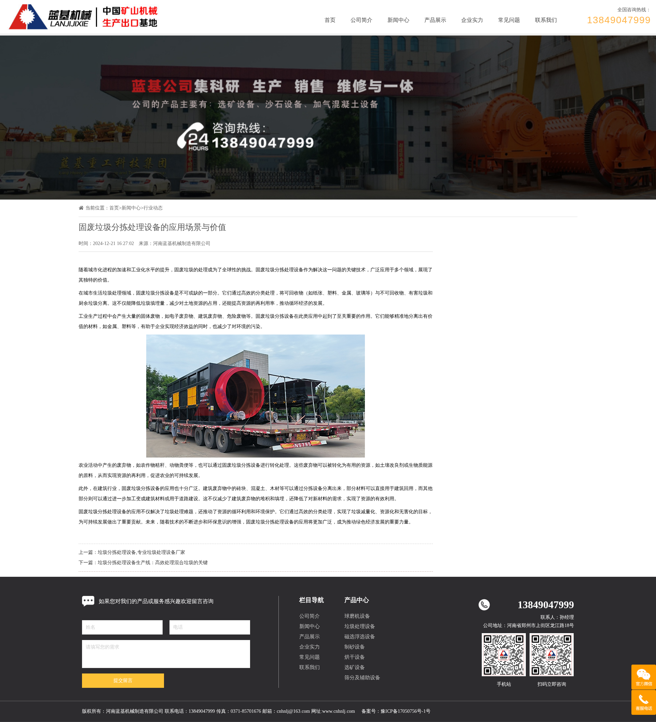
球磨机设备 (357, 616)
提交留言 (123, 680)
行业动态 (153, 207)
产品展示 (435, 20)
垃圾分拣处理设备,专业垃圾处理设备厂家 (141, 552)
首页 (330, 20)
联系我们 (546, 20)
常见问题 (509, 20)
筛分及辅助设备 (362, 677)
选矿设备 (354, 667)
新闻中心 (398, 20)
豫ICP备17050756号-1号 (405, 711)
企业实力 (472, 20)
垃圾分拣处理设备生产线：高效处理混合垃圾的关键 (153, 562)
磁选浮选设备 (359, 636)
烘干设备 (354, 657)
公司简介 (361, 20)
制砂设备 (354, 647)
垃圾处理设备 (359, 626)
